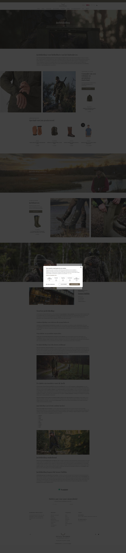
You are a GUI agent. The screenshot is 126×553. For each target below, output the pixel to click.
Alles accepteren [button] (74, 284)
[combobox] (80, 267)
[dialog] (63, 276)
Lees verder (70, 273)
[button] (63, 275)
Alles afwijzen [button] (64, 284)
